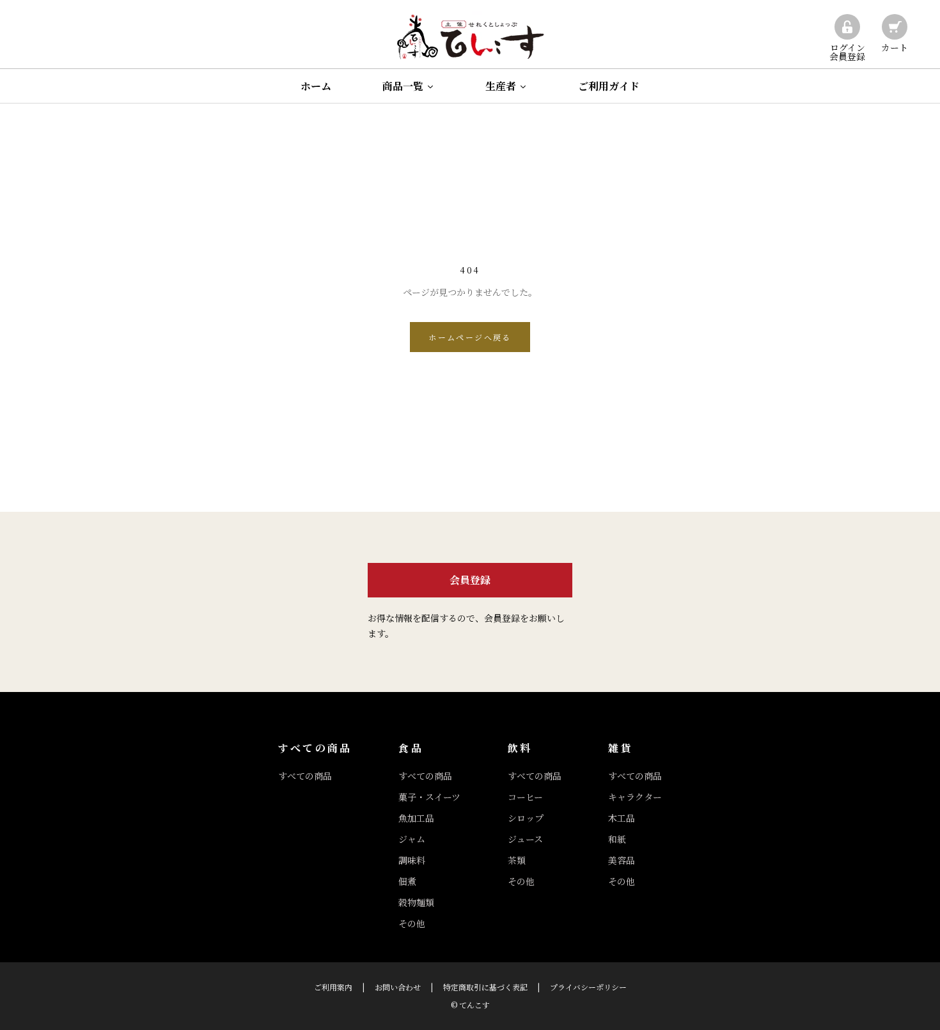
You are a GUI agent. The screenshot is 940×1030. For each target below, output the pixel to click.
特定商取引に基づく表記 (485, 986)
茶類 (517, 860)
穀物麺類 (416, 902)
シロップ (526, 817)
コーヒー (525, 796)
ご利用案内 (333, 986)
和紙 (617, 839)
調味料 (411, 860)
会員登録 (470, 580)
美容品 (621, 860)
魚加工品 (416, 817)
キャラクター (635, 796)
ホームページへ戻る (470, 337)
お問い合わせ (398, 986)
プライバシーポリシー (588, 986)
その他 (411, 923)
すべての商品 (305, 775)
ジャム (411, 839)
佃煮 (407, 881)
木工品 (621, 817)
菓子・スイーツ (429, 796)
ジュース (525, 839)
